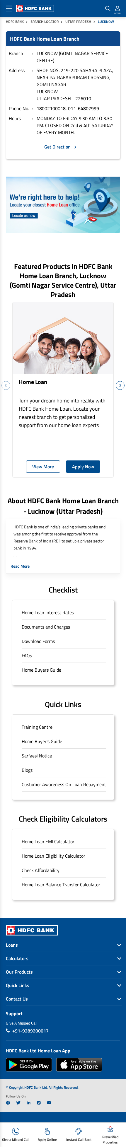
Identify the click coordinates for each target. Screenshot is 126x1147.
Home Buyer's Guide (42, 741)
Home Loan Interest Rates (48, 612)
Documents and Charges (46, 626)
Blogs (27, 770)
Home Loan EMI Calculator (48, 841)
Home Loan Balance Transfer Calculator (61, 884)
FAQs (27, 655)
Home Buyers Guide (41, 669)
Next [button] (120, 385)
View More (43, 466)
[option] (63, 390)
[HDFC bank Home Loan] (63, 205)
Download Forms (38, 641)
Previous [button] (5, 385)
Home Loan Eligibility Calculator (53, 855)
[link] (8, 1103)
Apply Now (83, 466)
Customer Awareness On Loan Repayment (64, 784)
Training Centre (37, 726)
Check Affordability (40, 870)
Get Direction (57, 146)
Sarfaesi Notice (37, 755)
